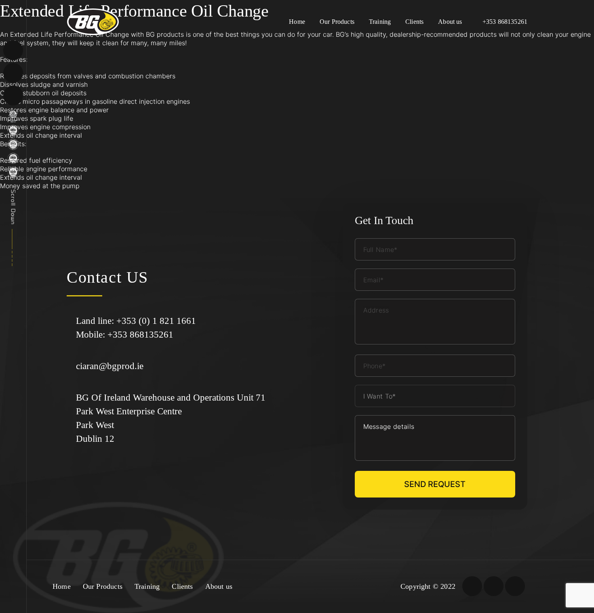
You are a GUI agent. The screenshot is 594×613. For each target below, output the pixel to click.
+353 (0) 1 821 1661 (156, 321)
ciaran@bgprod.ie (109, 366)
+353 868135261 (504, 21)
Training (380, 21)
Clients (414, 21)
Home (297, 21)
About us (450, 21)
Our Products (337, 21)
